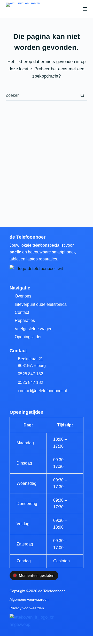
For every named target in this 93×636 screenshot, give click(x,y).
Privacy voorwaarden (27, 608)
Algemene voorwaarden (29, 599)
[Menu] (85, 9)
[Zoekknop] (82, 95)
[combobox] (42, 95)
